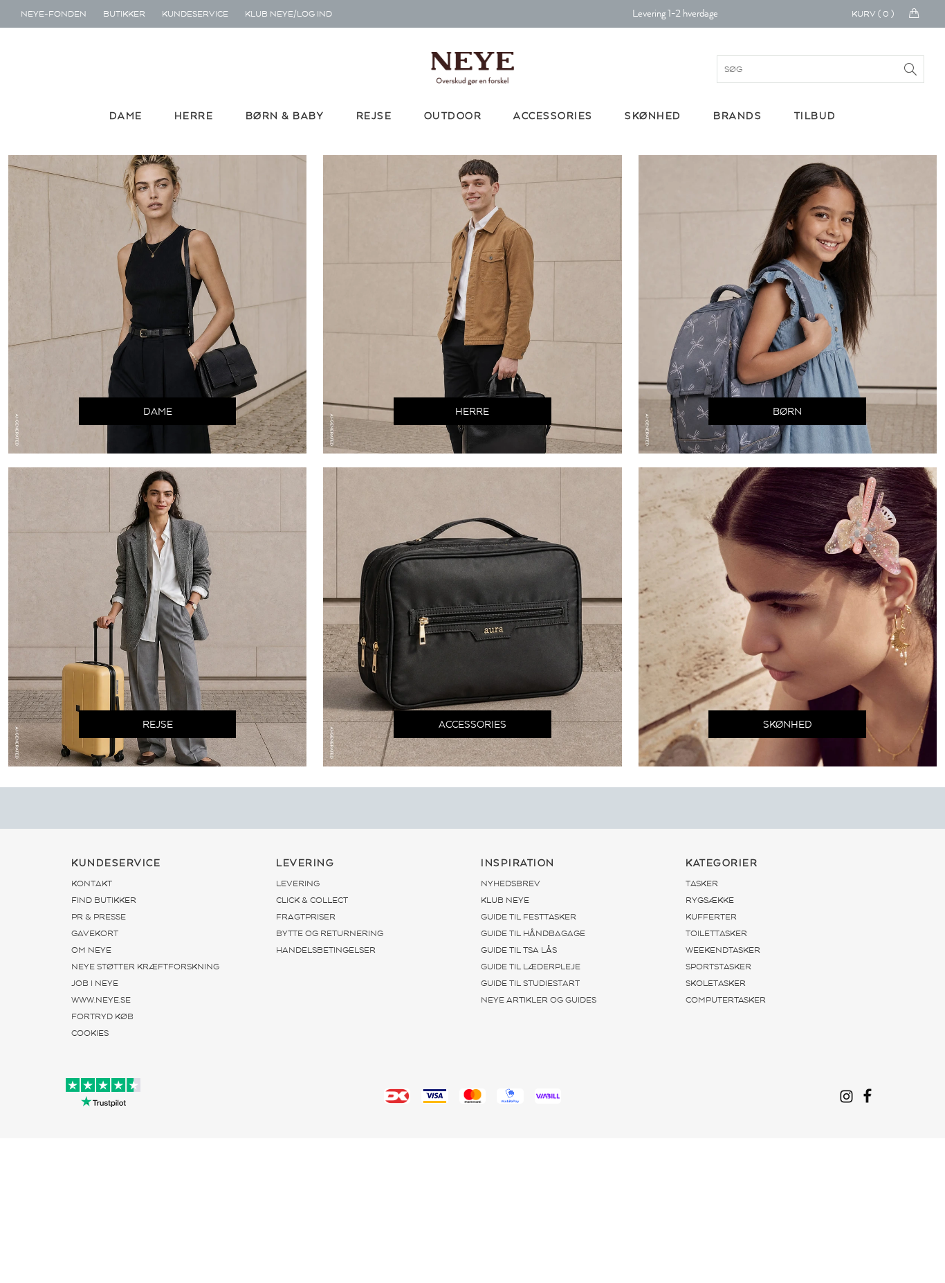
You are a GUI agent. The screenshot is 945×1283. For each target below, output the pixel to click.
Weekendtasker (723, 950)
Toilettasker (716, 933)
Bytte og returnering (329, 933)
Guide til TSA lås (519, 950)
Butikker (124, 14)
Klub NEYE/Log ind (288, 14)
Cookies (90, 1033)
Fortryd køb (102, 1016)
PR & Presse (98, 917)
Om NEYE (91, 950)
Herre (472, 412)
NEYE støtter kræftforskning (145, 966)
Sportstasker (718, 966)
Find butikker (103, 900)
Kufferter (711, 917)
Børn (787, 412)
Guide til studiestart (530, 983)
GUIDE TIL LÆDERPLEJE (530, 966)
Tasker (702, 883)
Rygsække (710, 900)
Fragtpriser (306, 917)
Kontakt (91, 883)
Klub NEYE (505, 900)
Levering (298, 883)
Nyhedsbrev (510, 883)
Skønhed (787, 724)
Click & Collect (312, 900)
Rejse (158, 724)
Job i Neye (94, 983)
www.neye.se (101, 1000)
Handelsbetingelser (326, 950)
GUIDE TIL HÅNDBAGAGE (533, 933)
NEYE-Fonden (53, 14)
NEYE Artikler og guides (538, 1000)
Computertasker (726, 1000)
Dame (157, 412)
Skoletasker (716, 983)
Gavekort (94, 933)
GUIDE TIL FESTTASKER (528, 917)
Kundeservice (195, 14)
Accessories (472, 724)
